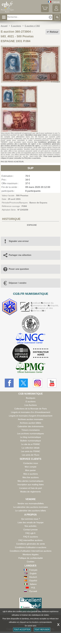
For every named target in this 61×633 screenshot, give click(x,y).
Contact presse (30, 529)
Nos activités (30, 526)
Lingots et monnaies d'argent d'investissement (30, 416)
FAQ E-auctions (30, 536)
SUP (30, 168)
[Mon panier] (45, 11)
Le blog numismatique (30, 437)
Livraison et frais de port (30, 488)
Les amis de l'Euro (30, 455)
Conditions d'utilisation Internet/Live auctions (30, 551)
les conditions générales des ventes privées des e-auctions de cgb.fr (30, 143)
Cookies (30, 561)
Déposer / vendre (17, 283)
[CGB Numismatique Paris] (7, 12)
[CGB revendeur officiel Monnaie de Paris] (30, 353)
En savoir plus (30, 626)
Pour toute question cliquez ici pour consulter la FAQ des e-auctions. (30, 157)
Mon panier (30, 470)
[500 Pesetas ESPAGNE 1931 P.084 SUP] (30, 82)
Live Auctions (30, 405)
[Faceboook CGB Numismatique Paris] (9, 383)
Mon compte (30, 467)
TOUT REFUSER (41, 629)
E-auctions (31, 401)
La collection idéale (31, 448)
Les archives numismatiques (30, 433)
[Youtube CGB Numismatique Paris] (51, 383)
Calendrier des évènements (31, 426)
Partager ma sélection (20, 255)
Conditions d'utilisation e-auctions (30, 547)
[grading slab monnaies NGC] (30, 338)
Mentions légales (30, 554)
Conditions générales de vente (30, 544)
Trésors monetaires (30, 430)
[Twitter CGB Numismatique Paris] (23, 383)
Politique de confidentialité (30, 558)
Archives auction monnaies (30, 419)
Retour (54, 31)
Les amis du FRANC (30, 451)
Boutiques (30, 398)
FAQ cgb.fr (30, 533)
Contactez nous (30, 463)
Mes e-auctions (30, 474)
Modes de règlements (30, 491)
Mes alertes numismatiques (30, 481)
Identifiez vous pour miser (36, 135)
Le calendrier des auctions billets (30, 510)
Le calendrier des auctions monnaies (30, 507)
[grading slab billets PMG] (30, 368)
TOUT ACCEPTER (22, 629)
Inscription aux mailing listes (30, 484)
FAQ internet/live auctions (30, 540)
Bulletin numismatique (30, 440)
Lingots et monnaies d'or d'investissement (30, 412)
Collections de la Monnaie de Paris (30, 408)
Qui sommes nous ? (30, 519)
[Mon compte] (56, 11)
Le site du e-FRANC (30, 444)
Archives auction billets (30, 423)
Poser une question (19, 269)
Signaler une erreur (19, 241)
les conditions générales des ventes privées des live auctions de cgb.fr (30, 145)
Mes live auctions (31, 477)
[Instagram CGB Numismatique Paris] (37, 383)
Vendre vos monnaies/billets (30, 503)
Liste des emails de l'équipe (31, 522)
